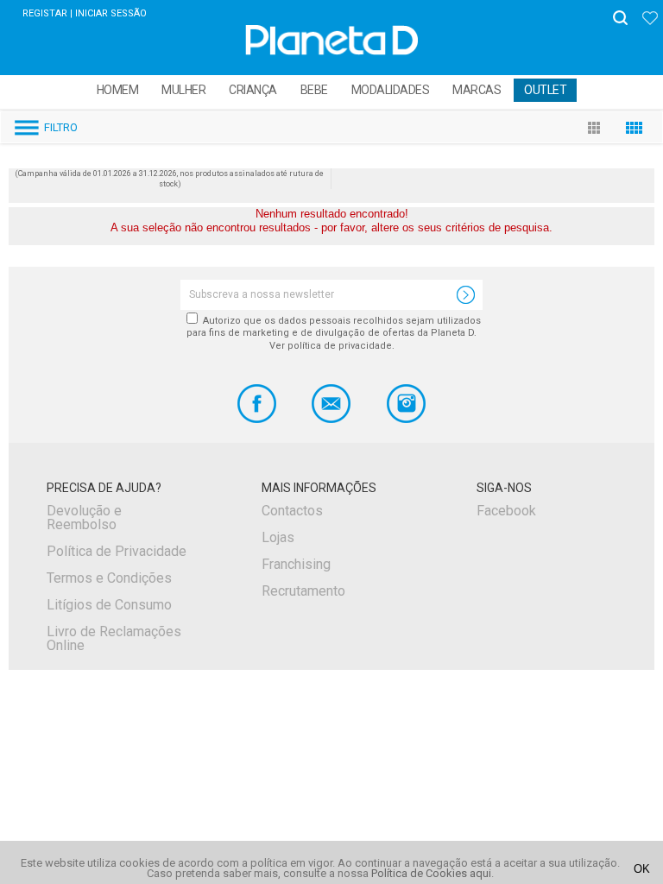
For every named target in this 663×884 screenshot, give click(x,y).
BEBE (314, 90)
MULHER (183, 90)
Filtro (61, 127)
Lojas (278, 537)
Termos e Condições (109, 578)
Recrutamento (303, 591)
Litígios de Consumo (109, 605)
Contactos (292, 510)
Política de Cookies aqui (431, 873)
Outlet (545, 90)
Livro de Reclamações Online (114, 638)
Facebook (506, 510)
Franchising (296, 564)
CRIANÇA (253, 90)
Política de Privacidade (116, 551)
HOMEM (118, 90)
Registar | (47, 13)
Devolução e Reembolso (84, 517)
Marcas (476, 90)
